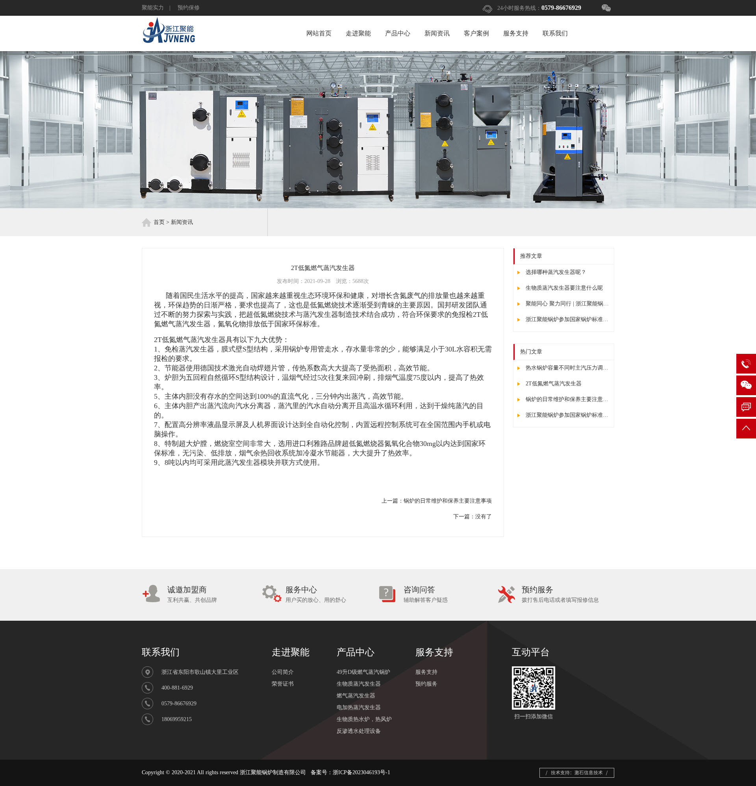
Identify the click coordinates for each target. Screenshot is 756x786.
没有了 (483, 517)
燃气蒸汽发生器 (356, 696)
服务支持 (515, 33)
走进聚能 (358, 33)
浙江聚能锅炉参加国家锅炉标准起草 (567, 319)
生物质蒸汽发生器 (359, 684)
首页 (159, 222)
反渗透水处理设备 (359, 731)
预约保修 (189, 8)
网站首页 (319, 33)
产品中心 (397, 33)
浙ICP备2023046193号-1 (361, 772)
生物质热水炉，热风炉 (364, 719)
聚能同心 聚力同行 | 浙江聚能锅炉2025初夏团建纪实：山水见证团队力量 (567, 304)
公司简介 (283, 672)
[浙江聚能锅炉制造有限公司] (169, 41)
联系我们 (555, 33)
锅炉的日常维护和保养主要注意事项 (567, 399)
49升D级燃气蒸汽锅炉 (363, 672)
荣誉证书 (283, 684)
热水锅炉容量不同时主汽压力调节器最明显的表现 (567, 368)
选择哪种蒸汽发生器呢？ (555, 272)
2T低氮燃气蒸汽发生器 (553, 384)
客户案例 (476, 33)
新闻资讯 (437, 33)
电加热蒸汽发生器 (359, 707)
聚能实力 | (159, 8)
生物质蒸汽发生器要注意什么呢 (563, 288)
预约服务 (426, 684)
